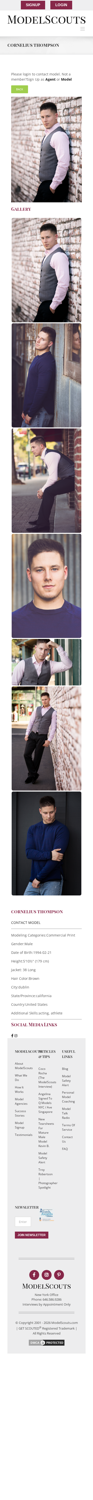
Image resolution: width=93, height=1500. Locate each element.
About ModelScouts (22, 1065)
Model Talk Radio (66, 1113)
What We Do (21, 1077)
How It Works (19, 1089)
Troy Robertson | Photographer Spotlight (45, 1179)
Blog (65, 1069)
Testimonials (22, 1135)
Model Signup (19, 1125)
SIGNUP (33, 5)
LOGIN (61, 5)
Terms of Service (68, 1127)
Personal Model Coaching (68, 1096)
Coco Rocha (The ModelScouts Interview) (45, 1078)
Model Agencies (21, 1101)
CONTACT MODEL (25, 922)
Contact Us (67, 1139)
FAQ (65, 1149)
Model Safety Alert (42, 1157)
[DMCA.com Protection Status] (46, 1341)
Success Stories (20, 1113)
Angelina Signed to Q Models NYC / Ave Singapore (45, 1103)
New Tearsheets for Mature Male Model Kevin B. (45, 1132)
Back (19, 89)
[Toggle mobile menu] (83, 28)
